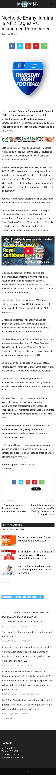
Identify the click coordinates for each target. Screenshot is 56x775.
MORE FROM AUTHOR (13, 529)
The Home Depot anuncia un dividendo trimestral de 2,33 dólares (27, 634)
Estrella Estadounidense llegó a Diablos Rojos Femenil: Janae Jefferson (35, 569)
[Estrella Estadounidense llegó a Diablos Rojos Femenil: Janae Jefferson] (8, 569)
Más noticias (7, 718)
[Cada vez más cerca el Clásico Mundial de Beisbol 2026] (8, 540)
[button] (52, 4)
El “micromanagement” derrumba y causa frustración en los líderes (13, 508)
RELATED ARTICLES (12, 525)
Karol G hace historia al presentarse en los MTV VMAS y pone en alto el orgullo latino (43, 510)
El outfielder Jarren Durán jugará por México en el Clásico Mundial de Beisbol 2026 (36, 555)
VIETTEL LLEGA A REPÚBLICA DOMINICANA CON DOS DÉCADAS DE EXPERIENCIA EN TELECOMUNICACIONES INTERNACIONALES (25, 617)
